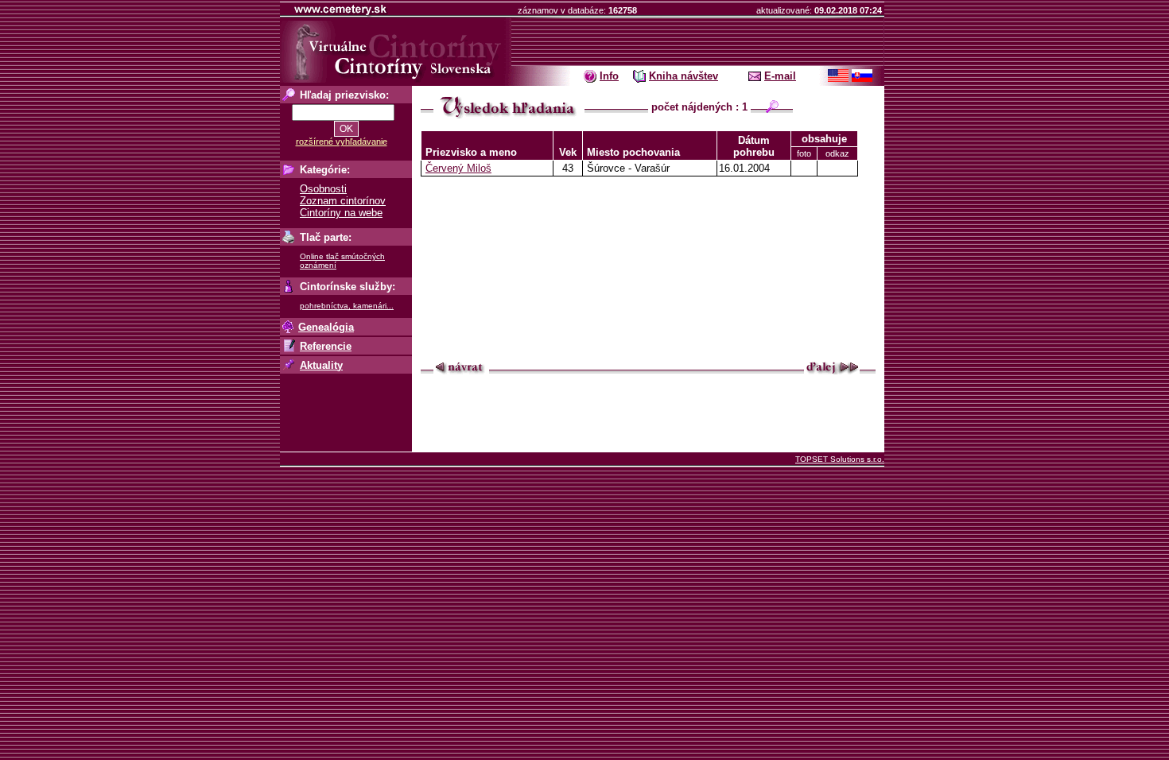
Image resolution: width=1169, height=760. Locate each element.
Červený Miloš (458, 168)
